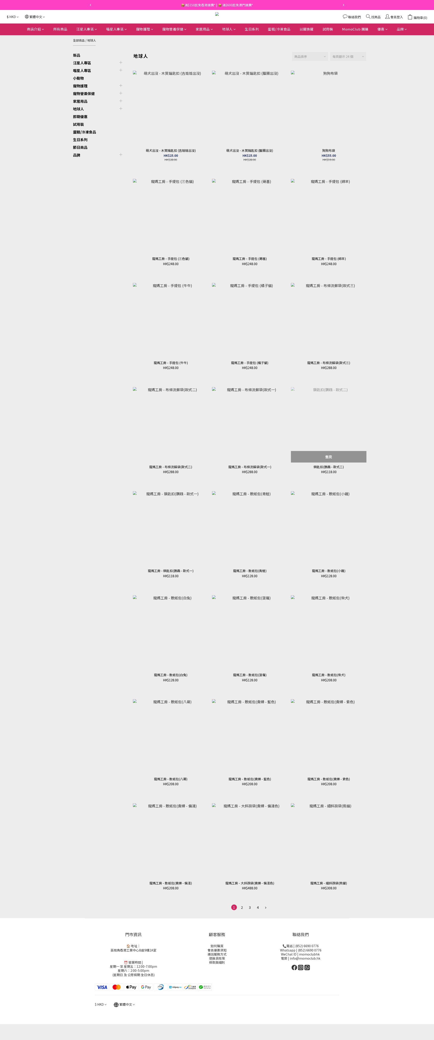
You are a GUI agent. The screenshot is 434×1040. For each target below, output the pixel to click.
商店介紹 (34, 29)
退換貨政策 (217, 958)
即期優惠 (80, 116)
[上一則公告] (90, 5)
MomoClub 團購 (355, 29)
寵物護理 (143, 29)
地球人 (227, 29)
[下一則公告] (344, 5)
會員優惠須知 (217, 950)
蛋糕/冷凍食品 (279, 29)
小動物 (78, 78)
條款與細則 (217, 962)
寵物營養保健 (172, 29)
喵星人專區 (115, 29)
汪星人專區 (85, 29)
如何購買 (217, 946)
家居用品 (203, 29)
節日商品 (80, 147)
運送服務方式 (217, 954)
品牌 (400, 29)
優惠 (380, 29)
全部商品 (79, 40)
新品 (76, 55)
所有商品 (60, 29)
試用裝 (328, 29)
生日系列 (252, 29)
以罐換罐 (307, 29)
